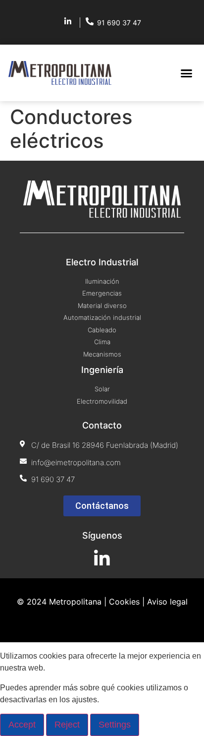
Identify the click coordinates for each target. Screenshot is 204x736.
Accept (22, 725)
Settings (115, 725)
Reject (67, 725)
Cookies (124, 602)
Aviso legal (167, 602)
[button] (186, 72)
